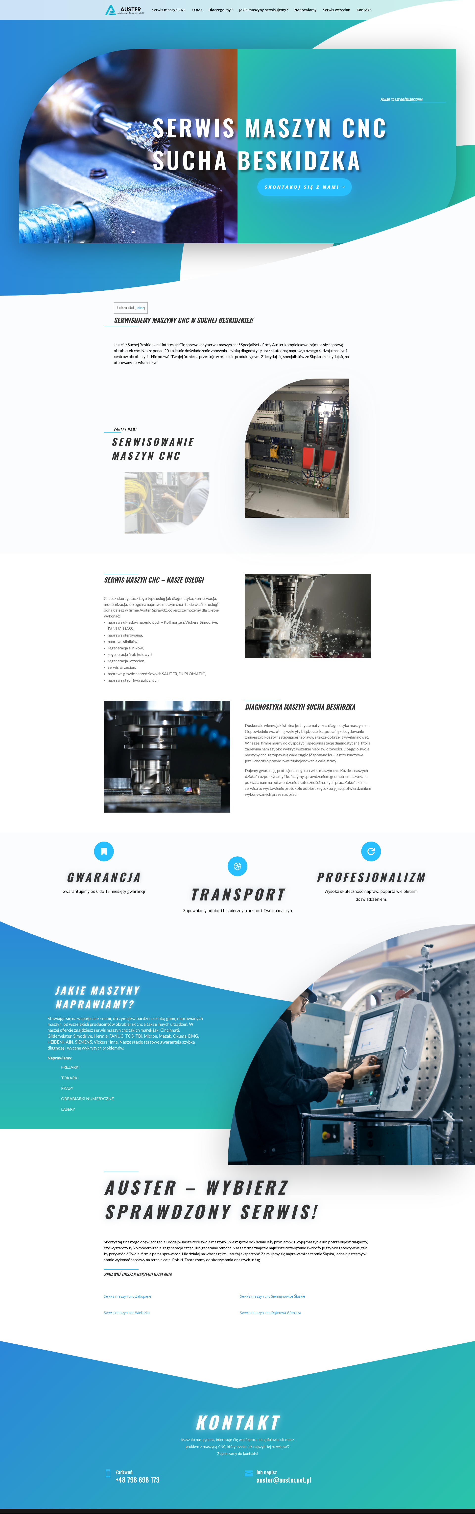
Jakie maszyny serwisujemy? (263, 10)
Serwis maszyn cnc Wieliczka (127, 1312)
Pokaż (140, 308)
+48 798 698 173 (138, 1480)
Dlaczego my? (221, 10)
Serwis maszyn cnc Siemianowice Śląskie (272, 1296)
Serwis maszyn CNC (169, 10)
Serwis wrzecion (336, 10)
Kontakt (364, 10)
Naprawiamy (305, 10)
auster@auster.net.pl (284, 1480)
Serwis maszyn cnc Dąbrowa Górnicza (270, 1312)
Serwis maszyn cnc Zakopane (127, 1296)
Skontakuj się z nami (302, 187)
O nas (197, 10)
